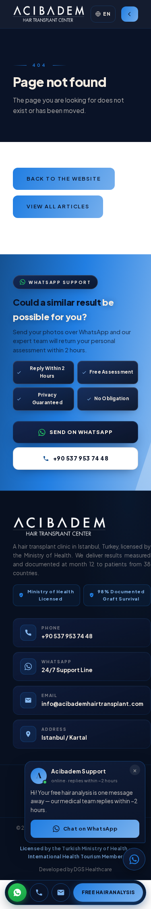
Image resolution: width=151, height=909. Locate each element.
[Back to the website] (129, 14)
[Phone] (39, 892)
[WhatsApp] (17, 892)
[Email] (61, 892)
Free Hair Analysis (108, 892)
